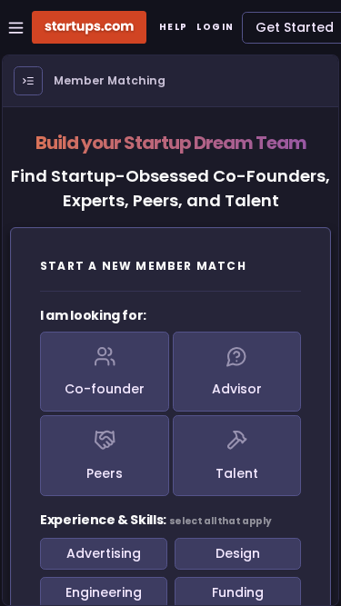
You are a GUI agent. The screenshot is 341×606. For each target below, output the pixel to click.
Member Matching (109, 80)
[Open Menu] (28, 80)
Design (238, 553)
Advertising (103, 553)
